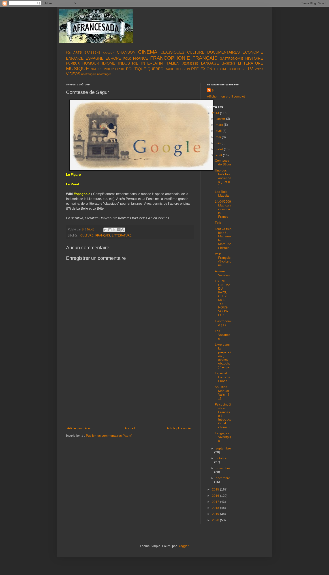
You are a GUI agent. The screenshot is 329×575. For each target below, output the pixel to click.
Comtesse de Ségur (223, 162)
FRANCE (140, 58)
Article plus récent (79, 428)
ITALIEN (172, 63)
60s (68, 52)
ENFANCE (74, 58)
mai (219, 137)
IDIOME (108, 63)
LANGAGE (210, 63)
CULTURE (195, 52)
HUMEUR (73, 63)
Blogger (183, 546)
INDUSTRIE (128, 63)
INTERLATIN (152, 63)
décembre (223, 478)
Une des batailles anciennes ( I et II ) (223, 178)
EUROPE (113, 58)
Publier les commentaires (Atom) (109, 435)
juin (219, 143)
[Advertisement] (129, 392)
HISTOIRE (254, 58)
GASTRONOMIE (231, 58)
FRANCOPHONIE (170, 58)
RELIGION (183, 69)
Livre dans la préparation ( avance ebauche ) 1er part (223, 356)
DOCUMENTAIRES (223, 52)
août (219, 155)
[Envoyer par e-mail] (105, 230)
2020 (216, 520)
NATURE (97, 69)
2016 (216, 495)
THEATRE (220, 69)
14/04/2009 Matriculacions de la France (223, 209)
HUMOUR (90, 63)
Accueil (130, 428)
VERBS (259, 69)
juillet (220, 149)
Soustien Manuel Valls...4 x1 (222, 392)
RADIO (170, 69)
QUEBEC (155, 69)
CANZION (108, 52)
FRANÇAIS (205, 58)
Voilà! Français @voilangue (223, 259)
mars (220, 124)
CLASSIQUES (172, 52)
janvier (221, 118)
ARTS (77, 52)
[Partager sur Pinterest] (122, 230)
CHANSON (126, 52)
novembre (223, 468)
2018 (216, 508)
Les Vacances (222, 334)
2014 (216, 113)
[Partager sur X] (114, 230)
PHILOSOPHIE (114, 69)
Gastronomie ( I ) (223, 323)
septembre (223, 448)
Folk (218, 222)
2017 (216, 501)
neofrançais (88, 74)
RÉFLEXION (201, 69)
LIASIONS (228, 63)
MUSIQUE (77, 68)
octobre (221, 458)
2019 (216, 514)
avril (219, 130)
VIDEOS (73, 74)
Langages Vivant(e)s (223, 437)
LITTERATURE (250, 63)
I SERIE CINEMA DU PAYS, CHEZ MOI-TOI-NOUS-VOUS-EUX (222, 298)
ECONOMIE (253, 52)
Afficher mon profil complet (226, 96)
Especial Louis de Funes (222, 377)
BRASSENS (92, 52)
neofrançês (104, 74)
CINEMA (147, 52)
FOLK (127, 58)
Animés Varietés (222, 273)
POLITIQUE (136, 69)
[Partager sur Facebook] (118, 230)
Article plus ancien (179, 428)
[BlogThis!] (110, 230)
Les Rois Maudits (222, 193)
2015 (216, 489)
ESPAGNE (94, 58)
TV (250, 68)
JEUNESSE (190, 63)
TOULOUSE (237, 69)
